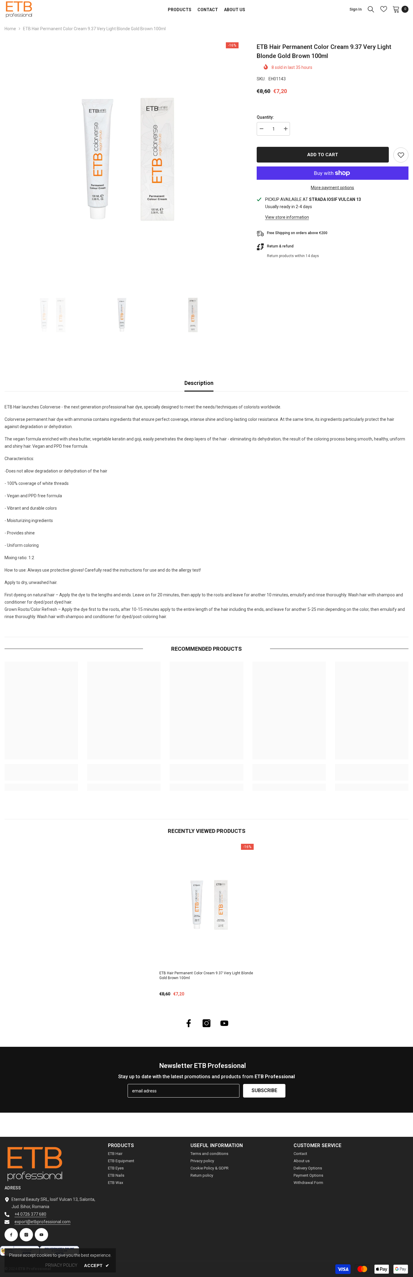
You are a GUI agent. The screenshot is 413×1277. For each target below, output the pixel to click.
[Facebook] (188, 1023)
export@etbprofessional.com (42, 1221)
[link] (41, 772)
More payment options (332, 187)
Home (10, 28)
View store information (287, 217)
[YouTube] (224, 1023)
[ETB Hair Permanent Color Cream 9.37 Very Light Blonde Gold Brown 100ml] (206, 905)
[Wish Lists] (383, 9)
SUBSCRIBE (264, 1090)
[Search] (371, 9)
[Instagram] (206, 1023)
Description (198, 383)
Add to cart (322, 154)
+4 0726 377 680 (30, 1214)
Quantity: (265, 117)
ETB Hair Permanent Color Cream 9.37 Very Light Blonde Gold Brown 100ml (206, 975)
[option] (122, 159)
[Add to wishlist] (400, 155)
